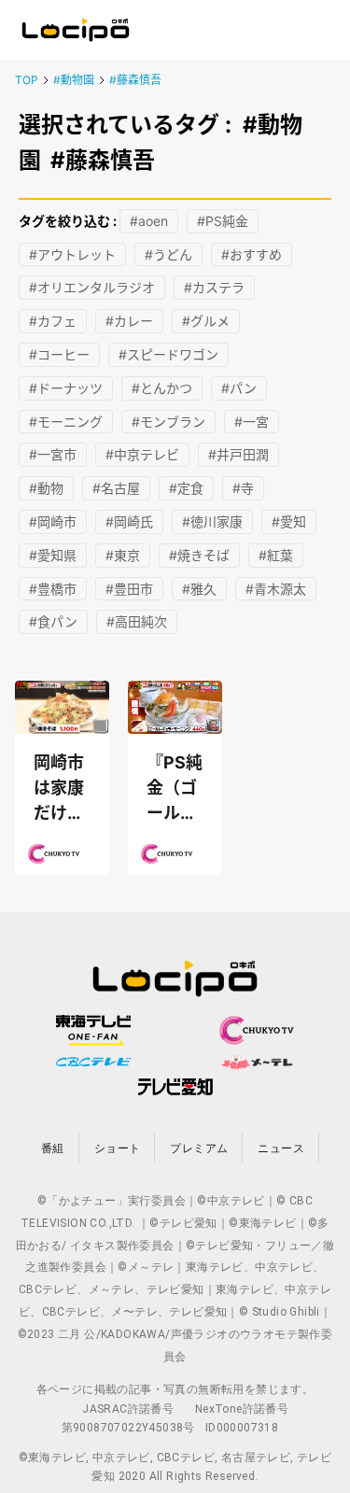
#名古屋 (116, 488)
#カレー (129, 321)
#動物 (46, 488)
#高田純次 (136, 621)
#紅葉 (276, 555)
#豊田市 (129, 589)
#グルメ (206, 321)
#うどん (168, 254)
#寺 (243, 488)
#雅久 (199, 589)
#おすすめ (251, 254)
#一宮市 (53, 454)
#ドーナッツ (66, 388)
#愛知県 (53, 555)
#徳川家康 (212, 521)
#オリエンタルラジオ (92, 287)
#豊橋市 (53, 589)
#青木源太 (275, 589)
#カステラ (214, 287)
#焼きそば (199, 555)
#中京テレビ (142, 454)
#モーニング (66, 422)
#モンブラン (168, 422)
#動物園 (73, 80)
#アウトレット (72, 254)
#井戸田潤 (238, 454)
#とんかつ (162, 388)
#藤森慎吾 (135, 80)
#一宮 (251, 422)
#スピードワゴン (168, 354)
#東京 (122, 555)
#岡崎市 (53, 521)
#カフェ (53, 321)
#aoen (149, 221)
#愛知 (289, 521)
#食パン (53, 621)
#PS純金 (222, 221)
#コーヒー (59, 354)
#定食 (186, 488)
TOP (26, 80)
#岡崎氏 (129, 521)
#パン (239, 388)
